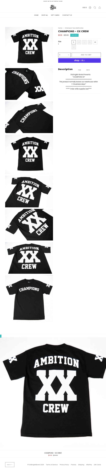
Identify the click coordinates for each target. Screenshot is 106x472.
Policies (73, 465)
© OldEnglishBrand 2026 (35, 465)
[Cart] (99, 7)
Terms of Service (52, 465)
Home (60, 28)
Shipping (81, 465)
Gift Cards (97, 465)
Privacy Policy (64, 465)
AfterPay (89, 465)
